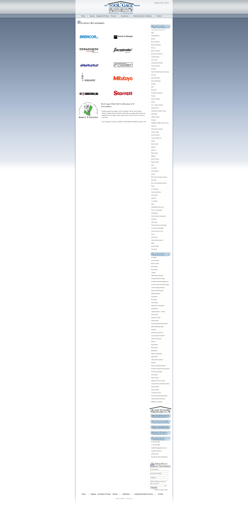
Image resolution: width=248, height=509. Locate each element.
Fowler (153, 102)
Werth (152, 243)
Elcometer (154, 90)
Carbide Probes (155, 57)
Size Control (154, 195)
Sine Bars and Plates (156, 371)
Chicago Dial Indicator (157, 63)
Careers (166, 2)
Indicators (153, 329)
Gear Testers (154, 314)
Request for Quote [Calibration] (159, 457)
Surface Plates (155, 386)
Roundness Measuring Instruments (160, 368)
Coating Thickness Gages (158, 278)
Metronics (153, 150)
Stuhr (152, 204)
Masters (153, 341)
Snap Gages (154, 374)
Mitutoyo (153, 156)
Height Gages (154, 320)
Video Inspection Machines (158, 398)
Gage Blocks (154, 308)
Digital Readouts (155, 293)
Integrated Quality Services (142, 16)
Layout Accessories (156, 338)
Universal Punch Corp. (157, 231)
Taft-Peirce (154, 219)
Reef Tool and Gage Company (159, 177)
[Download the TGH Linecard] (160, 423)
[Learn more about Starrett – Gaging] (123, 95)
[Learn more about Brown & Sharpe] (123, 38)
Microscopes (154, 347)
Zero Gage (154, 249)
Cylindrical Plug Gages (157, 290)
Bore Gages (154, 266)
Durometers (154, 296)
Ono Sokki (154, 168)
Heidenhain (154, 114)
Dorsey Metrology (156, 81)
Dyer (152, 87)
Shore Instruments (156, 192)
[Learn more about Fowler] (123, 67)
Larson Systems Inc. (156, 138)
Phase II (153, 174)
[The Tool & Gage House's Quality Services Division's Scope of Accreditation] (160, 429)
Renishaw (154, 180)
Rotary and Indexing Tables (158, 365)
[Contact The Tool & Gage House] (160, 440)
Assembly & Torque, (102, 16)
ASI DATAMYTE (155, 36)
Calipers (153, 272)
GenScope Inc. (155, 108)
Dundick (153, 84)
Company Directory (156, 451)
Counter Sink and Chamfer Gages (160, 284)
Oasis (152, 165)
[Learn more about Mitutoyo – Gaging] (123, 81)
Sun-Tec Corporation (156, 210)
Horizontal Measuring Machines (159, 323)
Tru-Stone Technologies (157, 228)
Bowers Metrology (156, 45)
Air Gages (153, 257)
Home (83, 16)
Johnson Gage (155, 132)
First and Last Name (155, 473)
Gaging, (92, 16)
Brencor (153, 48)
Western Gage (155, 246)
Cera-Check (154, 60)
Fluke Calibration (155, 99)
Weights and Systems (157, 401)
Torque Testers (155, 389)
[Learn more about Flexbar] (89, 67)
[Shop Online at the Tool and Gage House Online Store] (160, 418)
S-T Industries (154, 189)
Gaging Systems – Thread (158, 311)
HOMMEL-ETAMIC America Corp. (160, 123)
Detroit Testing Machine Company (160, 72)
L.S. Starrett (154, 201)
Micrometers (154, 344)
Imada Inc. (154, 126)
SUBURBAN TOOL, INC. (157, 207)
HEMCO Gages (155, 117)
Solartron (153, 198)
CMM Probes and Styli (157, 275)
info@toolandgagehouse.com (159, 448)
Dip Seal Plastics (155, 78)
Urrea (152, 234)
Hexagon (153, 120)
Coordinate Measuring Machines (159, 281)
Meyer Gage (154, 153)
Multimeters (154, 350)
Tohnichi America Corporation (159, 225)
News (162, 2)
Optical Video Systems (157, 359)
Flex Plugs (154, 299)
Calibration (125, 16)
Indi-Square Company (157, 129)
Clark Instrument (155, 66)
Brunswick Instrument (156, 54)
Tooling (113, 16)
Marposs (153, 147)
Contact (159, 16)
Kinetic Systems (155, 135)
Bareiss (153, 39)
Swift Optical (154, 213)
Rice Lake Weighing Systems (159, 183)
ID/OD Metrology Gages (157, 326)
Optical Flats (154, 356)
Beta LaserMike (155, 42)
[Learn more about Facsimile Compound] (123, 53)
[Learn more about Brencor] (89, 38)
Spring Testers (155, 377)
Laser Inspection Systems (158, 335)
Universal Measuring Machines (159, 395)
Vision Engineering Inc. (157, 240)
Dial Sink (153, 75)
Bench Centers (155, 263)
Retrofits (153, 362)
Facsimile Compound (156, 93)
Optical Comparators (156, 353)
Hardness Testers (155, 317)
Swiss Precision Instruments (158, 216)
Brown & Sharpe (155, 51)
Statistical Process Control (158, 380)
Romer (153, 186)
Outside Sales (155, 454)
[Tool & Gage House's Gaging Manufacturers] (160, 28)
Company (157, 2)
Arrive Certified (155, 260)
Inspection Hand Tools (157, 332)
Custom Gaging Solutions (158, 287)
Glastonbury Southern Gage (158, 111)
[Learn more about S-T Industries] (89, 95)
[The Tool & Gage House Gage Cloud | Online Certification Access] (160, 435)
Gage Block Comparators (157, 305)
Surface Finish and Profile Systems (160, 383)
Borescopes (154, 269)
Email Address (154, 469)
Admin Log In (129, 498)
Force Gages (154, 302)
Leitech (153, 141)
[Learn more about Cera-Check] (89, 53)
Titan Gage (154, 222)
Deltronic (153, 69)
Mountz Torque (155, 159)
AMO (152, 33)
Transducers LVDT (156, 392)
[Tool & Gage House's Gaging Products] (160, 256)
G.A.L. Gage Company (157, 105)
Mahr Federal (154, 144)
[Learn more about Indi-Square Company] (89, 81)
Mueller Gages (155, 162)
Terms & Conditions (120, 498)
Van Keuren (154, 237)
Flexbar (153, 96)
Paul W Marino (155, 171)
